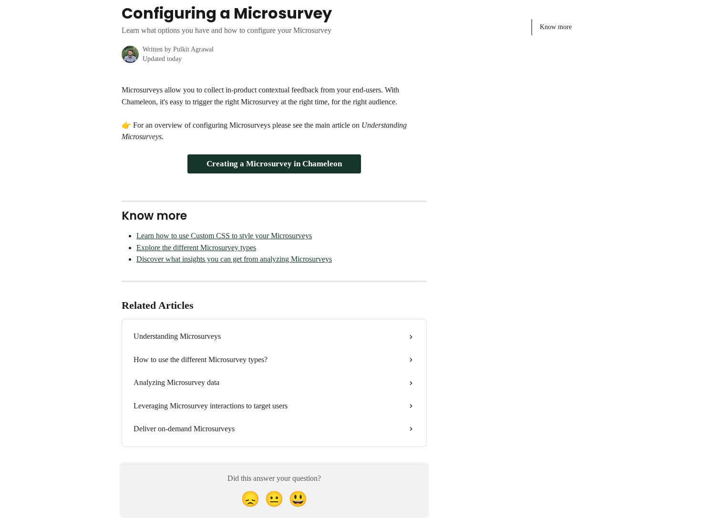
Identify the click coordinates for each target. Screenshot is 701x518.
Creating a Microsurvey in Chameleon (274, 163)
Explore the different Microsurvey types (196, 248)
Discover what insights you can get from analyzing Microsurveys (234, 259)
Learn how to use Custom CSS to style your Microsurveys (224, 236)
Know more (556, 26)
